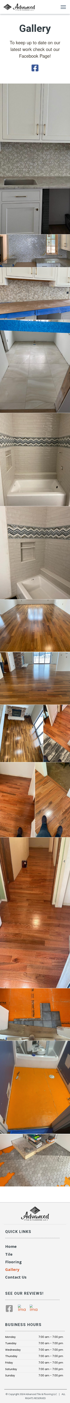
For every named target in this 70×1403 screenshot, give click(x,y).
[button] (63, 7)
